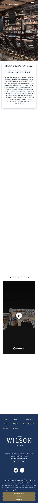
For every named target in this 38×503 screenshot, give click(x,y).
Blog (6, 423)
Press (5, 419)
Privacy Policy (27, 407)
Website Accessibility (29, 423)
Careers (5, 428)
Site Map (15, 428)
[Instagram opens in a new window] (16, 470)
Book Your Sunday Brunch (15, 263)
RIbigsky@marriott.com (19, 458)
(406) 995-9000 (19, 461)
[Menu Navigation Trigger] (32, 3)
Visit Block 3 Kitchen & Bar (15, 177)
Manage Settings (19, 493)
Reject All (19, 499)
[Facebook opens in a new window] (22, 470)
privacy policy (9, 483)
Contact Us (31, 419)
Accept (19, 496)
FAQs (16, 419)
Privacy (15, 423)
